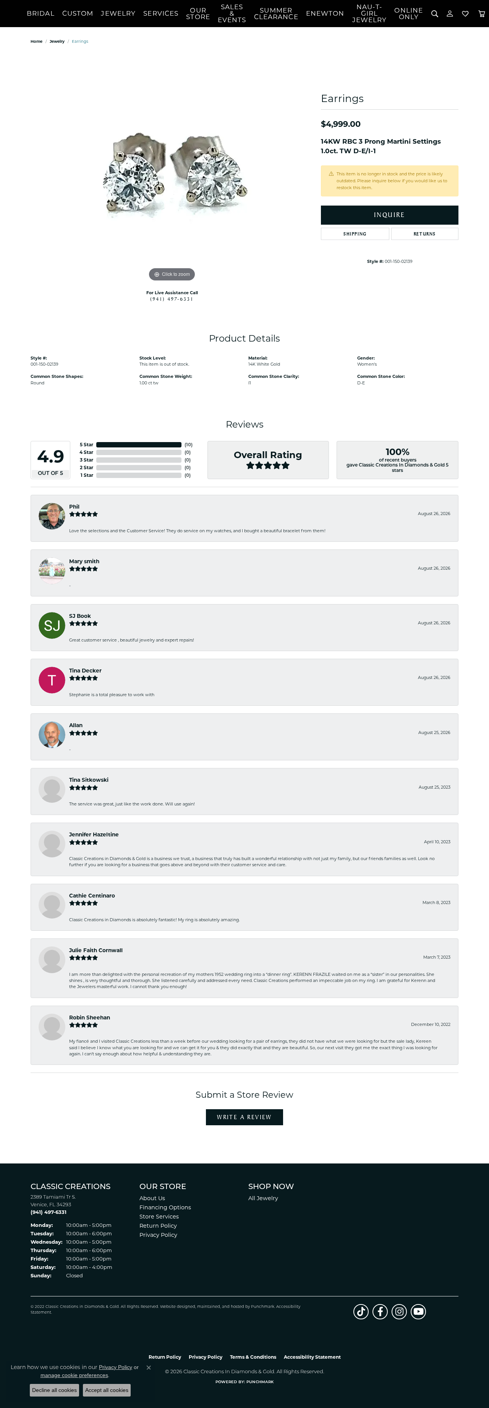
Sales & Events (232, 13)
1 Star (87, 475)
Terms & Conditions (253, 1357)
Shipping (355, 234)
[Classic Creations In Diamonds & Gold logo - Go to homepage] (13, 13)
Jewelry (118, 13)
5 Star (86, 444)
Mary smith (84, 561)
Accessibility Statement (312, 1357)
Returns (425, 234)
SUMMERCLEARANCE (276, 13)
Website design (175, 1307)
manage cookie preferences (74, 1375)
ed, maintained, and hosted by (220, 1307)
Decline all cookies (54, 1390)
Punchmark (262, 1307)
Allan (76, 725)
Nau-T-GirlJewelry (369, 13)
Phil (74, 507)
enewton (325, 13)
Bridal (41, 13)
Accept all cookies (106, 1390)
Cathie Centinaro (92, 896)
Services (160, 13)
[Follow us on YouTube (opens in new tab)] (418, 1311)
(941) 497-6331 (172, 298)
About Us (152, 1198)
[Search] (434, 13)
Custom (78, 13)
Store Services (159, 1216)
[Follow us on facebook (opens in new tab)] (380, 1311)
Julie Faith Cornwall (96, 950)
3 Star (86, 460)
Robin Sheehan (89, 1017)
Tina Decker (85, 671)
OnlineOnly (408, 13)
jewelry (57, 41)
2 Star (86, 467)
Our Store (198, 13)
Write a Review (244, 1117)
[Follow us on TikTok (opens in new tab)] (361, 1311)
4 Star (86, 452)
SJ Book (80, 616)
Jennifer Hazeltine (94, 834)
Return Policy (158, 1225)
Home (36, 41)
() (189, 444)
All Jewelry (263, 1198)
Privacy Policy (158, 1234)
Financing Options (165, 1207)
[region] (172, 169)
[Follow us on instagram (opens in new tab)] (399, 1311)
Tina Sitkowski (88, 780)
